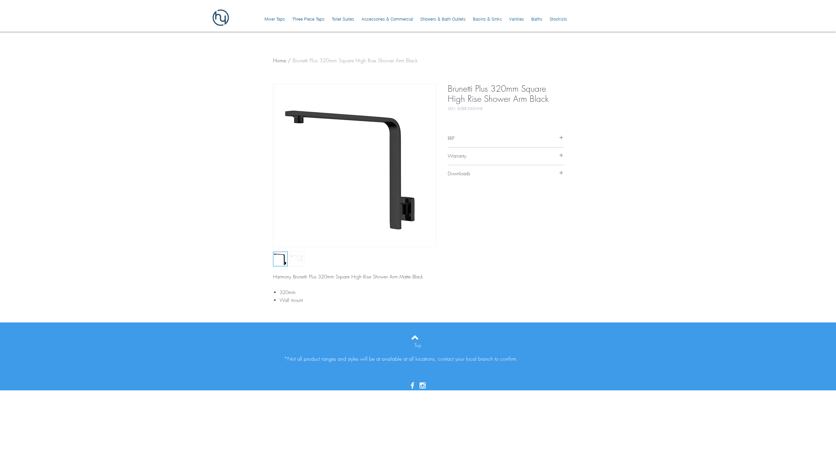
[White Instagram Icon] (422, 385)
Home (279, 60)
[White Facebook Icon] (412, 385)
